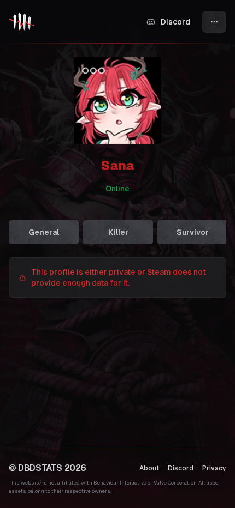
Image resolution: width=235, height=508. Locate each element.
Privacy (214, 468)
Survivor (193, 232)
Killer (118, 232)
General (43, 232)
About (149, 468)
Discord (180, 468)
